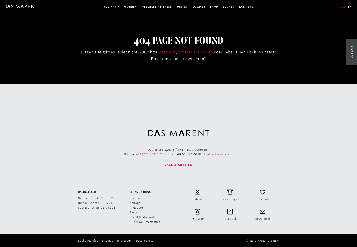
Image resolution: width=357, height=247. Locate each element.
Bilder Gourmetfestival (145, 222)
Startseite (167, 52)
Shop (214, 6)
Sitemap (107, 240)
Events (134, 212)
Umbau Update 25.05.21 (95, 203)
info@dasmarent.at (219, 154)
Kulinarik (112, 6)
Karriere (246, 6)
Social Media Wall (142, 217)
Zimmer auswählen (195, 52)
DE (343, 6)
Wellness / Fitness (156, 6)
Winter (182, 6)
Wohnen (130, 6)
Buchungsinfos (88, 240)
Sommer (198, 6)
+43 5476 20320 (147, 154)
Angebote (136, 207)
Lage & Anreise (178, 164)
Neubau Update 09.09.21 (96, 198)
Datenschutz (144, 240)
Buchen (229, 6)
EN (350, 6)
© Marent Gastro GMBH (262, 240)
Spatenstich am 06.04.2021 (97, 207)
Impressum (124, 240)
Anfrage (135, 203)
